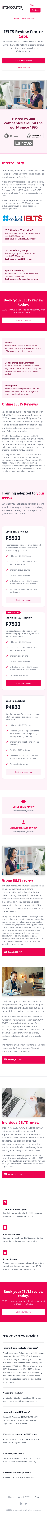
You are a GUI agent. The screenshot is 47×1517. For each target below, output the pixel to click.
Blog (32, 5)
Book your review (23, 320)
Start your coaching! (23, 772)
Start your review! (23, 600)
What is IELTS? (27, 18)
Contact (35, 10)
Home (16, 18)
